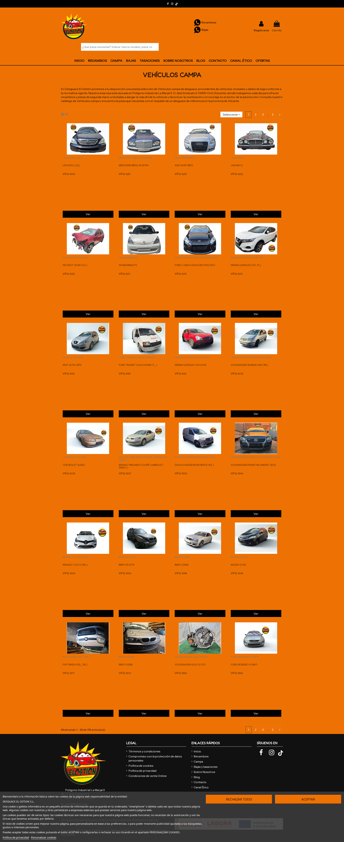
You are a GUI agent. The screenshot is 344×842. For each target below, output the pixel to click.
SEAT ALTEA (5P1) (73, 357)
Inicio (197, 751)
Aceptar (308, 799)
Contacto (200, 782)
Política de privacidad (142, 770)
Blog (197, 777)
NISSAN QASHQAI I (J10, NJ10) (192, 357)
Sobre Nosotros (204, 772)
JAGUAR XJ (237, 157)
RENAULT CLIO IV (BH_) (76, 557)
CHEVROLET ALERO (75, 457)
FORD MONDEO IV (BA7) (245, 656)
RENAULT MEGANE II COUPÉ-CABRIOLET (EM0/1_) (143, 459)
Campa (198, 761)
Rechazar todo (239, 799)
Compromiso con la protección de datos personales (155, 758)
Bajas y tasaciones (206, 766)
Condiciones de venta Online (147, 776)
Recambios (201, 756)
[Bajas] (197, 29)
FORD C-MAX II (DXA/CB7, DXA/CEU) (196, 257)
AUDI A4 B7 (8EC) (185, 157)
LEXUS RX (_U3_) (73, 157)
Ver (88, 214)
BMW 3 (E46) (182, 557)
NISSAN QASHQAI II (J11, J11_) (247, 257)
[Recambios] (197, 22)
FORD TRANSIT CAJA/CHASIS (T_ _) (140, 357)
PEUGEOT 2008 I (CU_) (76, 257)
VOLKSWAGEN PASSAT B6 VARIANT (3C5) (255, 457)
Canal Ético (201, 787)
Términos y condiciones (144, 751)
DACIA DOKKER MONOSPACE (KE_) (195, 457)
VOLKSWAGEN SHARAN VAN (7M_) (251, 357)
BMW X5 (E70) (127, 557)
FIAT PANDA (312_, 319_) (76, 656)
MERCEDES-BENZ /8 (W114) (135, 157)
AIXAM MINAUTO (129, 257)
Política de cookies (140, 765)
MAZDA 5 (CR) (239, 557)
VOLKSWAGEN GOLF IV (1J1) (191, 656)
